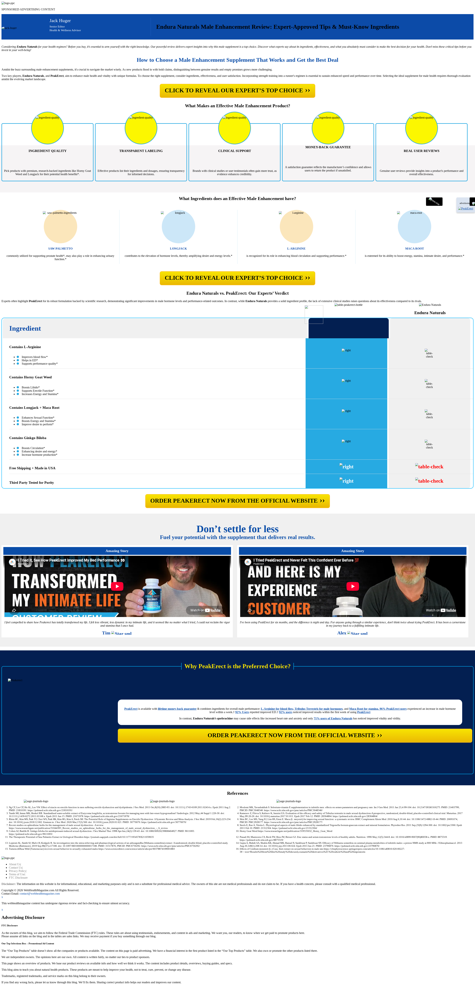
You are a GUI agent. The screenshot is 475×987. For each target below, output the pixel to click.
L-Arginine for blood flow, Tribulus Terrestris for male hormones (302, 708)
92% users (285, 712)
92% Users (242, 712)
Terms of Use (17, 874)
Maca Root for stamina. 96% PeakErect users (378, 708)
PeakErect (130, 708)
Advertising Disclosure (63, 34)
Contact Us (16, 867)
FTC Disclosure (18, 877)
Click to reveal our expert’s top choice (237, 89)
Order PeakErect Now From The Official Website (237, 500)
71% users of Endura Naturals (333, 718)
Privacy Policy (18, 871)
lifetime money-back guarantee (177, 708)
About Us (15, 864)
